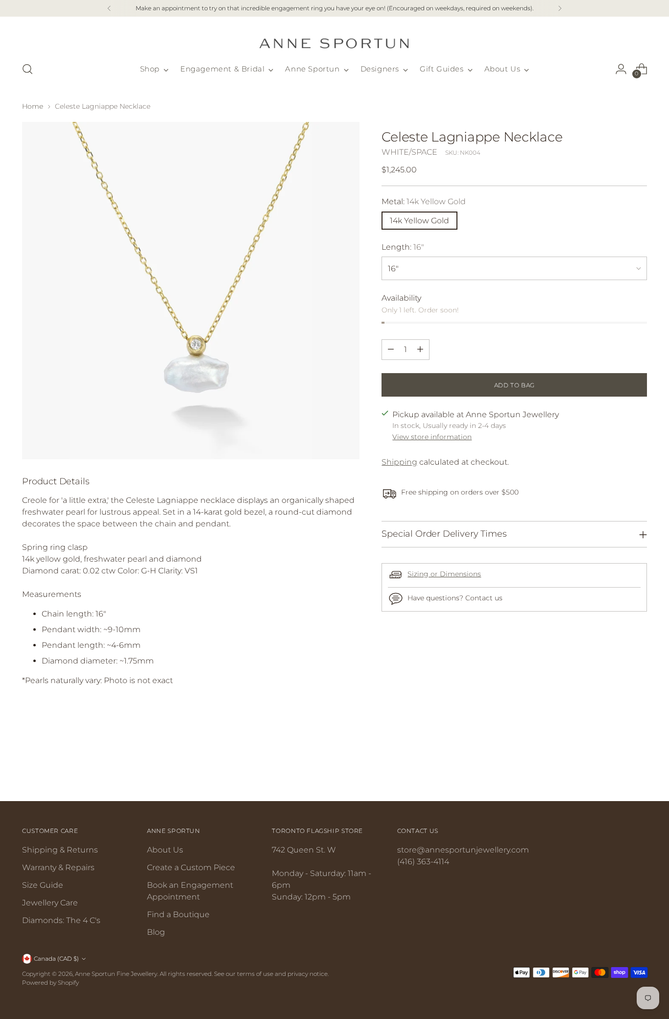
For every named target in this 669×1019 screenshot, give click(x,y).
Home (32, 106)
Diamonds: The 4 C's (61, 920)
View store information (432, 436)
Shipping (399, 462)
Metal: (424, 201)
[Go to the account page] (621, 69)
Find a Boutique (178, 914)
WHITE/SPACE (409, 151)
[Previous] (109, 8)
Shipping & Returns (60, 849)
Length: (403, 246)
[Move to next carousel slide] (638, 767)
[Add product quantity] (420, 349)
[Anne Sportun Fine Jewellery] (334, 37)
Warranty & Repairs (58, 867)
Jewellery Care (50, 902)
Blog (156, 932)
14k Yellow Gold (419, 220)
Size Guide (42, 885)
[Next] (560, 8)
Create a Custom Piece (191, 867)
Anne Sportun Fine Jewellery (116, 973)
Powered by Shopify (50, 982)
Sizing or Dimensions (444, 573)
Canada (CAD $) (56, 958)
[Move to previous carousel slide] (616, 767)
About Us (165, 849)
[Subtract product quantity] (391, 349)
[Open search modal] (27, 69)
